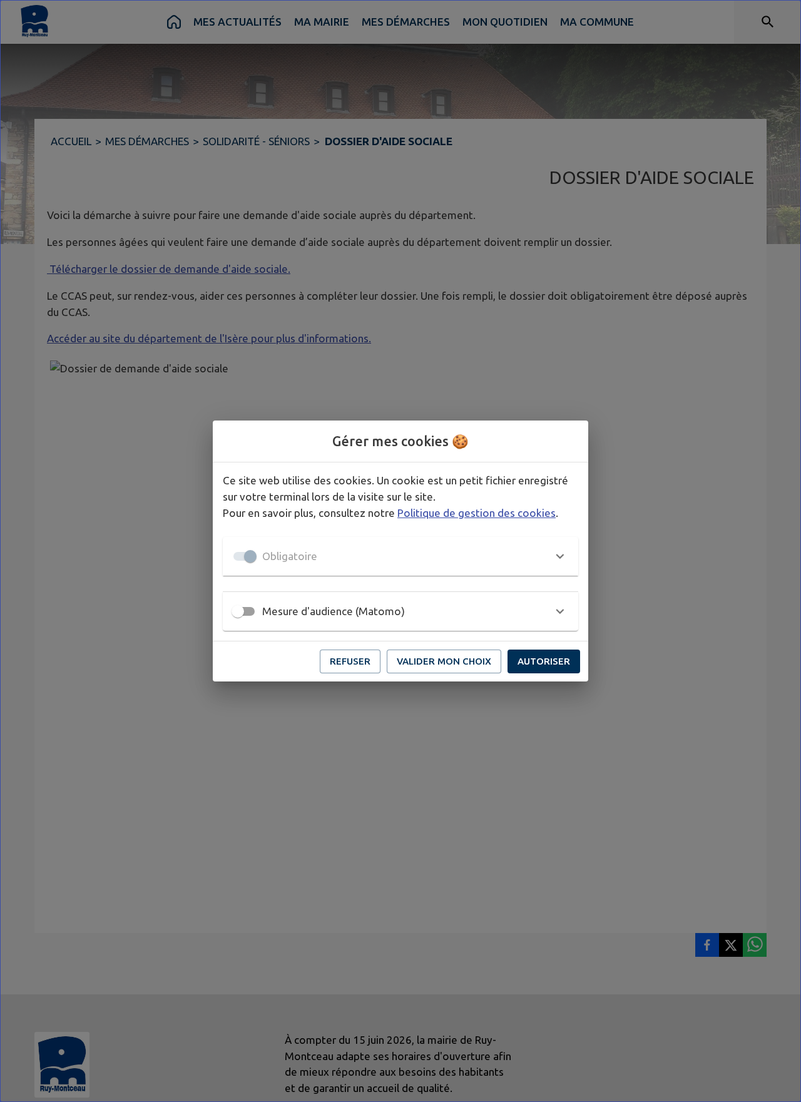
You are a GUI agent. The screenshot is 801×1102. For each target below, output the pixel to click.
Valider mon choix (444, 661)
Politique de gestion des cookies (476, 513)
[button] (400, 556)
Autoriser (544, 661)
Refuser (350, 661)
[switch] (238, 611)
